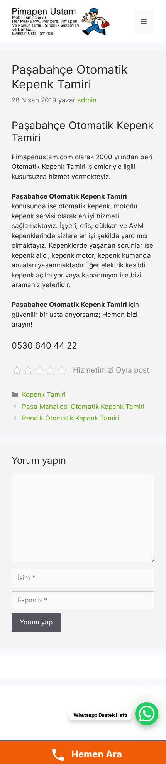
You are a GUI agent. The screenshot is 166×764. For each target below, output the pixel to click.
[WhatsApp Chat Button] (146, 713)
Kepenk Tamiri (44, 394)
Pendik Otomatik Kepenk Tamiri (70, 418)
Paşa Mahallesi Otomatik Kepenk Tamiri (83, 406)
